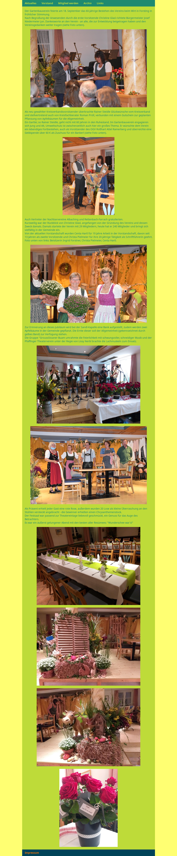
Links (100, 3)
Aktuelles (30, 3)
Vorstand (47, 3)
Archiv (88, 3)
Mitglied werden (68, 3)
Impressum (32, 852)
